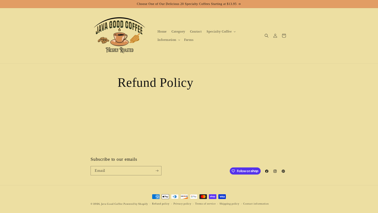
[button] (220, 31)
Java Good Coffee (112, 204)
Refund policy (161, 203)
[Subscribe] (157, 170)
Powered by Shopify (135, 204)
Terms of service (205, 203)
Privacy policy (182, 203)
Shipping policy (229, 203)
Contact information (256, 203)
